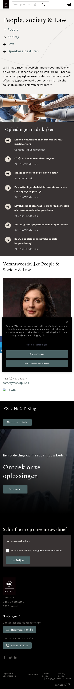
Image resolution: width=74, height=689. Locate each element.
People (13, 30)
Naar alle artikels (17, 422)
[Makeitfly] (63, 684)
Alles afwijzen (37, 354)
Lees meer (8, 140)
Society (13, 37)
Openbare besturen (23, 51)
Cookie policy (45, 674)
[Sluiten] (67, 322)
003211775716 (19, 645)
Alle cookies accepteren (37, 363)
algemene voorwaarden (48, 550)
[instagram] (10, 657)
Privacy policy (61, 674)
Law (11, 44)
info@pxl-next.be (22, 629)
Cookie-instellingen (37, 345)
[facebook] (4, 657)
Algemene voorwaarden (9, 674)
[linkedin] (15, 657)
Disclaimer (33, 674)
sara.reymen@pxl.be (16, 383)
